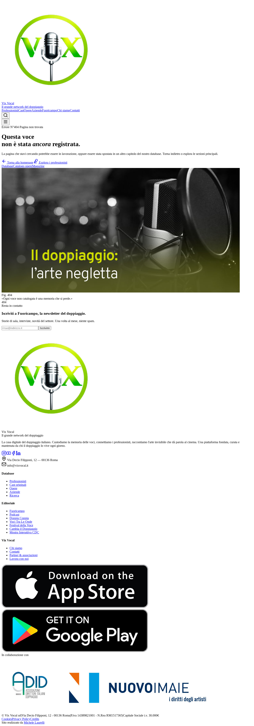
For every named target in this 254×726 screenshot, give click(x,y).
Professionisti (10, 110)
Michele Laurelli (34, 722)
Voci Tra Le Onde (21, 521)
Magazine (38, 166)
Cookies (7, 719)
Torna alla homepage (19, 162)
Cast (21, 110)
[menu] (6, 122)
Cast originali (18, 484)
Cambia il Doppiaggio (23, 528)
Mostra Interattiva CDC (24, 532)
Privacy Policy (21, 719)
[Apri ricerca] (6, 115)
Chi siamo (63, 110)
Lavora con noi (19, 558)
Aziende (37, 110)
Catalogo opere (22, 166)
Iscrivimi (45, 328)
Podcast (14, 514)
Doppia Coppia (19, 518)
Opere (28, 110)
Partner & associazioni (24, 555)
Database (7, 166)
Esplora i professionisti (52, 162)
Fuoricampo (49, 110)
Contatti (75, 110)
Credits (34, 719)
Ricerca (14, 495)
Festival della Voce (21, 525)
